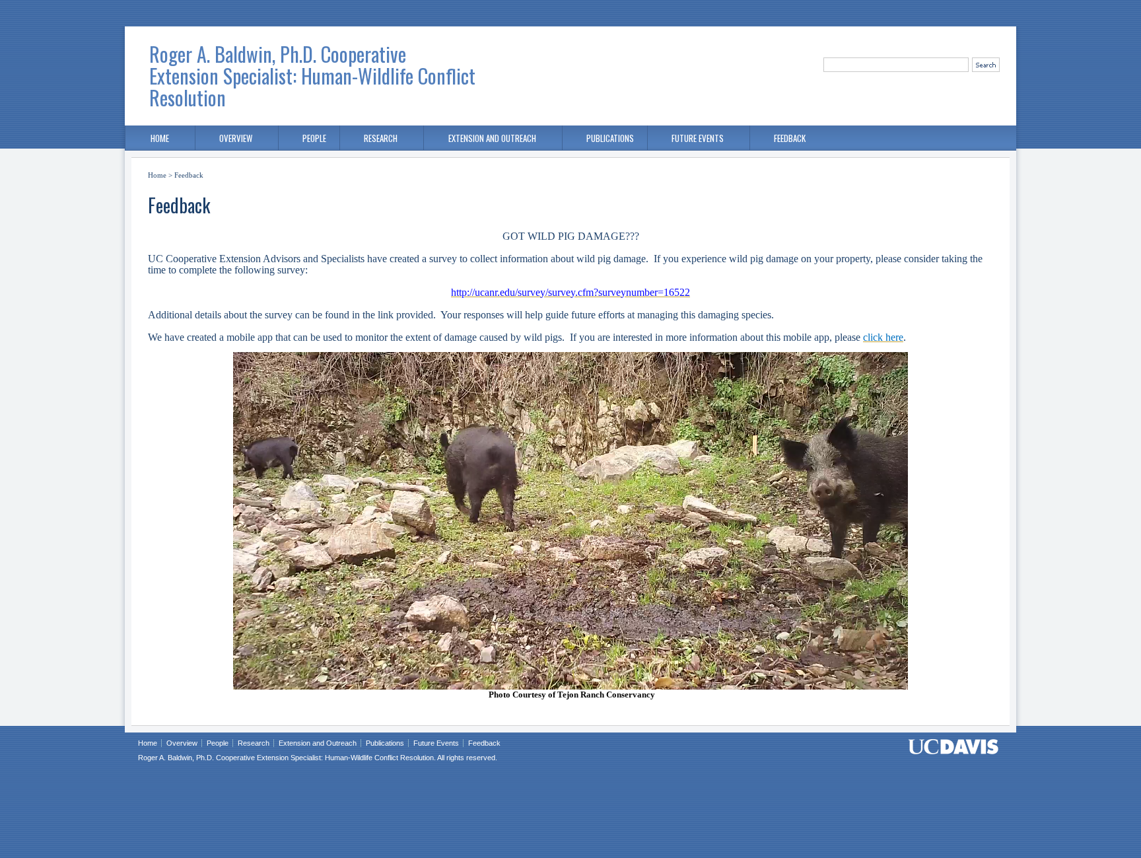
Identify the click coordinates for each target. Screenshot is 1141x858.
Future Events (698, 138)
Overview (235, 138)
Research (381, 138)
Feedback (790, 138)
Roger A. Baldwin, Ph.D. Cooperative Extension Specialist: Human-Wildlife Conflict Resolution (312, 75)
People (314, 138)
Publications (610, 138)
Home (160, 138)
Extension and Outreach (492, 138)
